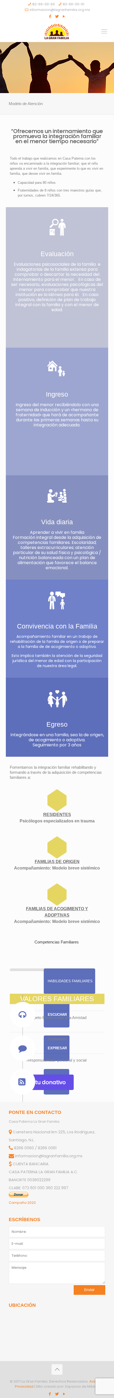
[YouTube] (64, 16)
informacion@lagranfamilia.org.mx (60, 9)
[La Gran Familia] (57, 31)
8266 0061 (47, 1148)
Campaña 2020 (22, 1202)
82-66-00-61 (73, 4)
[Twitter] (57, 16)
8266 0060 (24, 1148)
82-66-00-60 (43, 4)
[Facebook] (50, 16)
